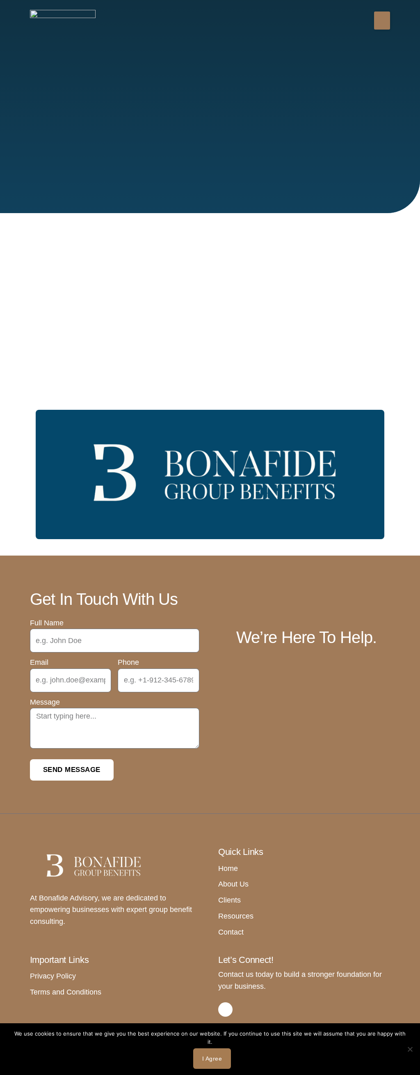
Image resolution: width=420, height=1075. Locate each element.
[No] (410, 1049)
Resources (235, 916)
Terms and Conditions (65, 992)
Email (39, 662)
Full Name (47, 623)
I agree (212, 1058)
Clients (229, 900)
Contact (231, 932)
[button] (382, 20)
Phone (128, 662)
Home (228, 868)
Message (45, 702)
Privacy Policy (53, 976)
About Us (233, 884)
